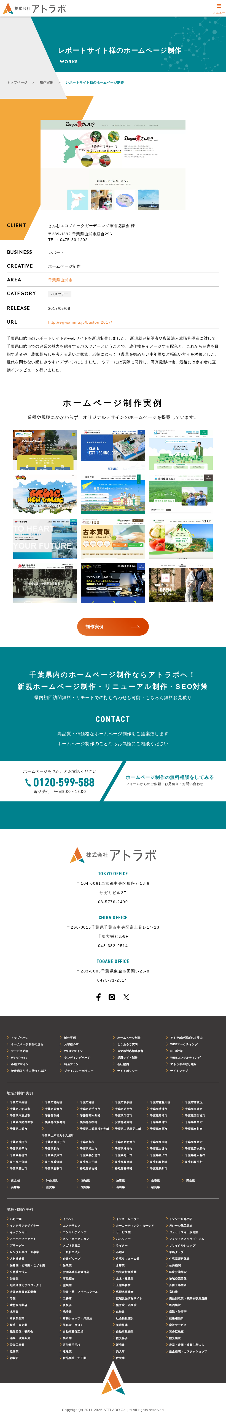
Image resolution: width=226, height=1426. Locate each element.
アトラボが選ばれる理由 (186, 1037)
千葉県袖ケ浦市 (90, 1155)
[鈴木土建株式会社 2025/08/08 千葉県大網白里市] (45, 583)
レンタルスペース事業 (24, 1252)
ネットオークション (76, 1238)
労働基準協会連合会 (76, 1271)
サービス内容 (20, 1050)
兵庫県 (15, 1187)
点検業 (120, 1311)
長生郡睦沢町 (54, 1161)
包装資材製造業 (126, 1271)
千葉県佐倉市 (54, 1108)
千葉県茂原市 (54, 1155)
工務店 (67, 1298)
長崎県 (120, 1187)
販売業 (120, 1344)
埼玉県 (120, 1180)
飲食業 (120, 1358)
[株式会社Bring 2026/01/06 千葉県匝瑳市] (45, 495)
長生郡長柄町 (159, 1161)
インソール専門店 (181, 1218)
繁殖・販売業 (19, 1324)
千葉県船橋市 (19, 1155)
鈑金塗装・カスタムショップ (188, 1351)
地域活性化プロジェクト (26, 1285)
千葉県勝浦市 (159, 1108)
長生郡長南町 (124, 1161)
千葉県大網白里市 (21, 1122)
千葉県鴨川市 (159, 1168)
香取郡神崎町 (124, 1168)
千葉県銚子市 (159, 1155)
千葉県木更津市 (125, 1142)
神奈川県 (52, 1180)
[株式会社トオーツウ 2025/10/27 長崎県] (45, 539)
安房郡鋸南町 (124, 1122)
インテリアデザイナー (24, 1225)
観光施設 (175, 1338)
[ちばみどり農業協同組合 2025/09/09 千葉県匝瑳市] (181, 539)
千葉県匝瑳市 (194, 1108)
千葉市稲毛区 (54, 1102)
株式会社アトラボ (34, 8)
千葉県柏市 (52, 1148)
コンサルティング (74, 1232)
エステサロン (71, 1225)
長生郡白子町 (89, 1161)
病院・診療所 (178, 1311)
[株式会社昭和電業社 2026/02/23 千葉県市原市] (113, 450)
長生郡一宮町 (19, 1161)
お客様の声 (71, 1044)
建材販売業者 (19, 1305)
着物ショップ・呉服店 (77, 1318)
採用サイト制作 (127, 1057)
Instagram (112, 997)
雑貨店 (14, 1358)
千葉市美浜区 (124, 1102)
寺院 (13, 1298)
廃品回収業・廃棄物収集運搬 (188, 1298)
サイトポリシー (127, 1070)
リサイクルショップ (182, 1245)
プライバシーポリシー (78, 1070)
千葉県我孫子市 (55, 1142)
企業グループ (71, 1258)
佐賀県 (50, 1187)
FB (98, 997)
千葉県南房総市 (20, 1115)
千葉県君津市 (159, 1115)
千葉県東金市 (194, 1142)
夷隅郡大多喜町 (55, 1122)
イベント (69, 1218)
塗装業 (67, 1285)
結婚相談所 (176, 1318)
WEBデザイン (73, 1050)
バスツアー (60, 294)
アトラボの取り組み (183, 1064)
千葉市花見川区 (160, 1102)
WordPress (19, 1057)
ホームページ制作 (129, 1037)
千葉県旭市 (87, 1142)
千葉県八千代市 (90, 1108)
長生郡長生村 (194, 1161)
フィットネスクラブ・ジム (187, 1238)
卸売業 (14, 1278)
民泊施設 (175, 1305)
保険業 (67, 1265)
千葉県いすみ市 (20, 1108)
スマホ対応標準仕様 (130, 1050)
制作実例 (46, 82)
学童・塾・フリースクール (80, 1291)
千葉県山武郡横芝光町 (94, 1128)
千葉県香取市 (54, 1168)
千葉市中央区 (19, 1102)
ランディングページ (77, 1057)
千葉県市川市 (194, 1128)
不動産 (120, 1252)
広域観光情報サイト (129, 1298)
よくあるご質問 (127, 1044)
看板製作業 (17, 1318)
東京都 (15, 1180)
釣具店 (120, 1351)
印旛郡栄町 (52, 1115)
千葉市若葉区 (194, 1102)
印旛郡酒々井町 (90, 1115)
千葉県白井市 (159, 1148)
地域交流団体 (178, 1278)
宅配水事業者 (125, 1291)
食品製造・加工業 (74, 1358)
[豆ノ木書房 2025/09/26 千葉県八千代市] (113, 539)
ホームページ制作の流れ (27, 1044)
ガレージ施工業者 (181, 1225)
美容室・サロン (73, 1324)
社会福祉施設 (125, 1318)
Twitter (126, 997)
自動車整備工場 (73, 1331)
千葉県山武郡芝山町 (128, 1128)
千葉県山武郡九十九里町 (58, 1135)
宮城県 (85, 1187)
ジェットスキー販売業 (183, 1232)
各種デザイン (20, 1064)
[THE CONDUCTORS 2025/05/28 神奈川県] (181, 583)
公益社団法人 (19, 1271)
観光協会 (122, 1338)
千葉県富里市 (194, 1122)
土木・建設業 (125, 1278)
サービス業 (123, 1232)
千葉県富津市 (159, 1122)
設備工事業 (17, 1344)
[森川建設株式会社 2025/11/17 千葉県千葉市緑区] (181, 495)
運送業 (67, 1351)
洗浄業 (67, 1311)
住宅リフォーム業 (127, 1258)
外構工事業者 (178, 1285)
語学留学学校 (71, 1344)
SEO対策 (176, 1050)
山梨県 (155, 1180)
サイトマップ (179, 1070)
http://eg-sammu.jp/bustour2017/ (80, 322)
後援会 (67, 1305)
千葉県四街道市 (195, 1115)
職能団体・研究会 (21, 1331)
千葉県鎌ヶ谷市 (195, 1155)
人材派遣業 (17, 1258)
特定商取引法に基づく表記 (28, 1070)
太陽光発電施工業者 (23, 1291)
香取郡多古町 (89, 1168)
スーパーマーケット (23, 1238)
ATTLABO (113, 1378)
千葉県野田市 (124, 1155)
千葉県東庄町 (159, 1142)
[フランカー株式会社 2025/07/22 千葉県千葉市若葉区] (113, 583)
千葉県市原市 (159, 1128)
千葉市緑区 (87, 1102)
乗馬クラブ (176, 1252)
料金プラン (71, 1064)
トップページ (17, 82)
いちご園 (16, 1218)
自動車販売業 (125, 1331)
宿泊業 (173, 1291)
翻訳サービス (178, 1324)
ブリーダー (17, 1245)
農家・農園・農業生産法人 (187, 1344)
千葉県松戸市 (19, 1148)
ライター (122, 1245)
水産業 (14, 1311)
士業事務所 (123, 1285)
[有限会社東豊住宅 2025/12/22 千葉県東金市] (113, 495)
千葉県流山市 (89, 1148)
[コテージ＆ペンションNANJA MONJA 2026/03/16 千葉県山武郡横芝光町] (45, 450)
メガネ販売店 (71, 1245)
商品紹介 (69, 1278)
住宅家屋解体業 (179, 1258)
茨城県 (85, 1180)
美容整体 (122, 1324)
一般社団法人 (71, 1252)
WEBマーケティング (184, 1044)
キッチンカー (19, 1232)
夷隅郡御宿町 (89, 1122)
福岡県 (155, 1187)
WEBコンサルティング (185, 1057)
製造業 (67, 1338)
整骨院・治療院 (126, 1305)
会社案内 (123, 1064)
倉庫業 (120, 1265)
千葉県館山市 (19, 1168)
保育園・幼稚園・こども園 (27, 1265)
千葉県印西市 (124, 1115)
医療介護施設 (178, 1271)
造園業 (14, 1351)
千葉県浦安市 (124, 1148)
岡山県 (190, 1180)
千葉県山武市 (60, 280)
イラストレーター (127, 1218)
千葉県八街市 (124, 1108)
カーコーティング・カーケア (135, 1225)
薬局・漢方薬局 (20, 1338)
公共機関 (175, 1265)
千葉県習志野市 (195, 1148)
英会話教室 (176, 1331)
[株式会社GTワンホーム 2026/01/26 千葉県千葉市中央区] (181, 450)
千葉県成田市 (19, 1142)
